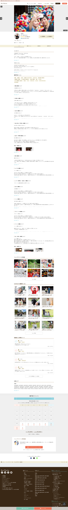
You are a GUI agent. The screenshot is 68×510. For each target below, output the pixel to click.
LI (11, 472)
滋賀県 (36, 486)
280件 (29, 36)
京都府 (38, 486)
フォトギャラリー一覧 (57, 475)
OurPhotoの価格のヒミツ (58, 483)
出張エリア (37, 470)
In (8, 472)
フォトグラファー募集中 (57, 503)
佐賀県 (38, 492)
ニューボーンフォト (27, 475)
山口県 (45, 488)
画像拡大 (65, 30)
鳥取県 (36, 488)
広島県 (43, 488)
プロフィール (26, 495)
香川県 (38, 490)
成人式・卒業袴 (26, 485)
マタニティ (25, 488)
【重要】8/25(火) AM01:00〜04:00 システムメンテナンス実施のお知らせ (10, 0)
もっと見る (34, 279)
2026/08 (34, 398)
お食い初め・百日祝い (27, 481)
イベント (25, 496)
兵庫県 (43, 486)
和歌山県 (48, 486)
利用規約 (4, 475)
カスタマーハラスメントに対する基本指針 (9, 482)
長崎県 (41, 492)
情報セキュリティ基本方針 (7, 483)
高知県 (43, 490)
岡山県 (41, 488)
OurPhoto (5, 470)
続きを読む (16, 60)
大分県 (45, 492)
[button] (20, 263)
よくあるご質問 (46, 3)
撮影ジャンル (25, 470)
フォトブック (56, 493)
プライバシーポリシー (6, 478)
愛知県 (41, 484)
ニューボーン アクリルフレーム (59, 497)
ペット (25, 493)
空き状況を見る (25, 508)
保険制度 (4, 486)
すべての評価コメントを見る (34, 376)
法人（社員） (26, 499)
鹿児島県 (36, 493)
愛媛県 (41, 490)
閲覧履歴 (52, 3)
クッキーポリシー (5, 479)
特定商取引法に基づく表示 (7, 485)
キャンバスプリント (57, 494)
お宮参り (25, 474)
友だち (25, 492)
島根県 (38, 488)
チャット (35, 402)
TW (5, 472)
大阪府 (41, 486)
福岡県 (36, 492)
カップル (25, 489)
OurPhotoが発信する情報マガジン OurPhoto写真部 (11, 489)
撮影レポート (56, 479)
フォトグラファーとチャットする (35, 447)
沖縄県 (36, 495)
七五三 (25, 477)
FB (2, 472)
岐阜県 (36, 484)
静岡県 (38, 484)
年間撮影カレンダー (57, 478)
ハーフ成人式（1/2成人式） (28, 484)
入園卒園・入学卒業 (27, 482)
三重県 (43, 484)
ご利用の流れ (40, 3)
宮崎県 (48, 492)
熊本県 (43, 492)
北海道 (36, 473)
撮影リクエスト (55, 490)
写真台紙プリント (57, 498)
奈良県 (45, 486)
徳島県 (36, 490)
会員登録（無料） (56, 489)
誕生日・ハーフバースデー (28, 478)
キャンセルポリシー (6, 481)
